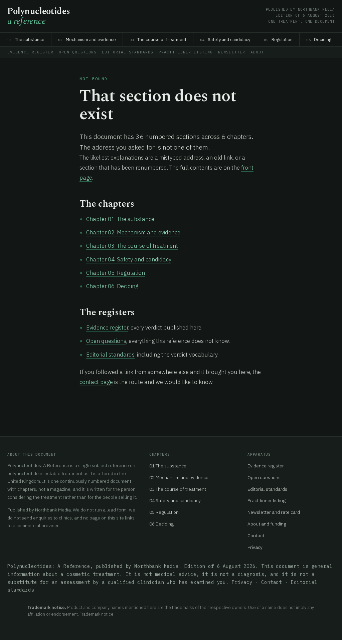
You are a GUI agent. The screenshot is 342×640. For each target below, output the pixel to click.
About (257, 52)
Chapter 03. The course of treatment (132, 245)
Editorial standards (127, 52)
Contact (255, 535)
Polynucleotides (38, 16)
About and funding (266, 524)
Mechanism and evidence (87, 39)
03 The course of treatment (177, 489)
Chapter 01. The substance (120, 219)
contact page (96, 382)
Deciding (318, 39)
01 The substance (167, 466)
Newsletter (231, 52)
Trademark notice (97, 614)
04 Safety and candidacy (175, 500)
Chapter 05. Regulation (115, 272)
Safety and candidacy (225, 39)
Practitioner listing (186, 52)
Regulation (278, 39)
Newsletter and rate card (273, 512)
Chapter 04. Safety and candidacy (128, 259)
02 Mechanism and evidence (178, 477)
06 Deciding (161, 524)
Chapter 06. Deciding (112, 286)
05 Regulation (164, 512)
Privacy (255, 547)
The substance (25, 39)
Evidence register (30, 52)
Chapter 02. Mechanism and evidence (133, 232)
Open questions (78, 52)
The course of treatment (158, 39)
